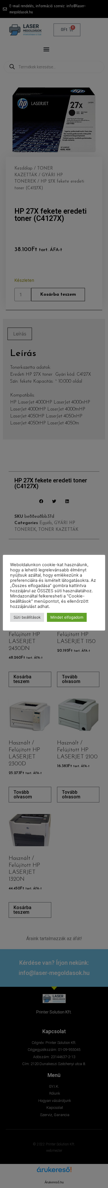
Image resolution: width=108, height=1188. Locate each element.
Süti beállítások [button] (27, 617)
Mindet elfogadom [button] (66, 617)
